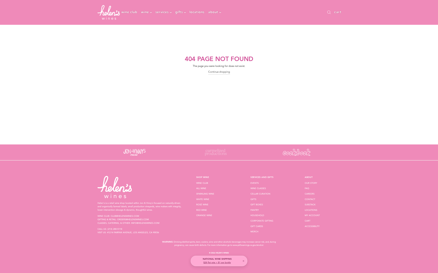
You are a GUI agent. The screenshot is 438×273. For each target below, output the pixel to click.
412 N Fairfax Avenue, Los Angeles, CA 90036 (133, 232)
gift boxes (256, 205)
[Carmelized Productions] (215, 152)
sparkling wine (205, 194)
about (213, 12)
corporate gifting (261, 221)
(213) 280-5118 (114, 229)
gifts (179, 12)
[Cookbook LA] (297, 152)
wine (145, 12)
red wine (201, 210)
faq (307, 188)
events (254, 183)
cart (307, 221)
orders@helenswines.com (133, 219)
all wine (201, 188)
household (257, 215)
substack (310, 205)
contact (310, 199)
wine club (129, 12)
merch (254, 232)
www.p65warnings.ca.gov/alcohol (248, 245)
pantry (254, 210)
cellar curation (260, 194)
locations (196, 12)
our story (311, 183)
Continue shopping (219, 72)
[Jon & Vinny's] (135, 152)
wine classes (258, 188)
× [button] (243, 261)
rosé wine (202, 205)
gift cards (256, 226)
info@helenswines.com (145, 223)
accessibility (312, 226)
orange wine (204, 215)
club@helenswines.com (125, 216)
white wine (202, 199)
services (162, 12)
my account (312, 215)
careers (309, 194)
